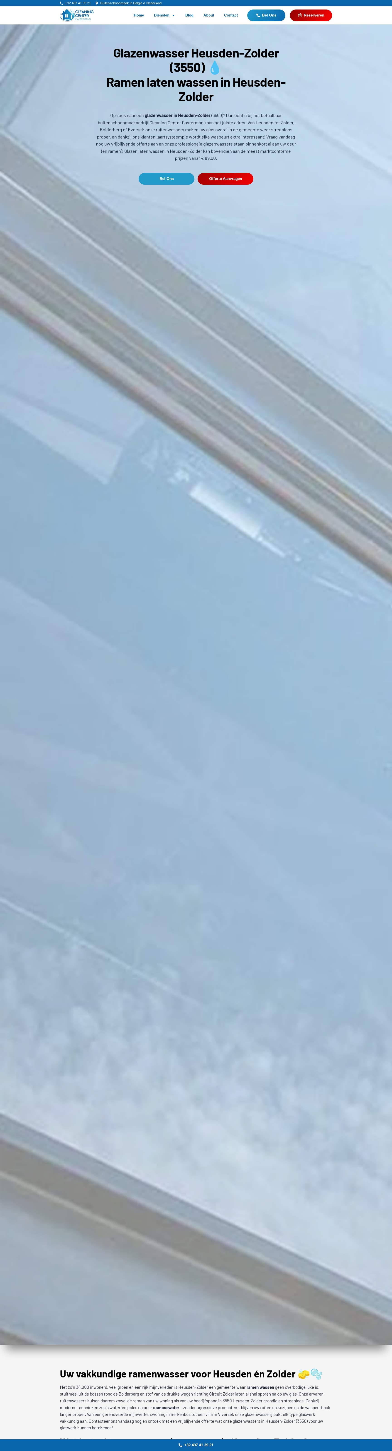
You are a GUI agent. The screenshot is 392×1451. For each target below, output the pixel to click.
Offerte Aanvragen (225, 179)
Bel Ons (166, 179)
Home (139, 15)
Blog (189, 15)
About (208, 15)
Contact (231, 15)
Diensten (161, 15)
